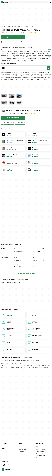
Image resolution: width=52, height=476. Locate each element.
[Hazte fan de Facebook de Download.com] (3, 465)
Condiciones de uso (40, 449)
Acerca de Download (23, 446)
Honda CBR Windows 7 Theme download (11, 282)
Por (10, 32)
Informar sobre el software (27, 273)
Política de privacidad (40, 446)
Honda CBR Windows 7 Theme (23, 29)
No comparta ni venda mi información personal (41, 454)
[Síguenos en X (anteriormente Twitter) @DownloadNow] (5, 465)
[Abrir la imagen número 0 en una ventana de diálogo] (11, 99)
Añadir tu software (23, 449)
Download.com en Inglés (24, 453)
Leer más (49, 49)
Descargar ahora (14, 37)
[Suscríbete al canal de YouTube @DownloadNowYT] (8, 465)
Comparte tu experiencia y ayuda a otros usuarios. (13, 43)
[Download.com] (4, 2)
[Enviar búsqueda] (10, 2)
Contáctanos (21, 451)
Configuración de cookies (41, 457)
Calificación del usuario (24, 32)
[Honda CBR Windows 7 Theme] (3, 31)
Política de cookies (40, 451)
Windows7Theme (28, 357)
